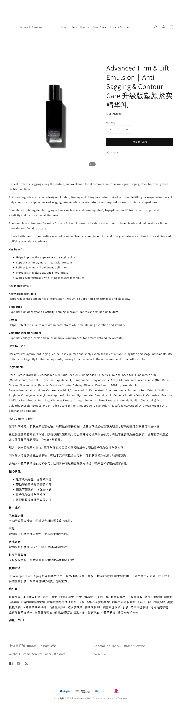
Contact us (100, 654)
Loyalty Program (119, 27)
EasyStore (123, 698)
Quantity (110, 122)
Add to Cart (140, 141)
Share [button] (114, 152)
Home (63, 27)
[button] (156, 27)
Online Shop (78, 27)
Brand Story (99, 27)
